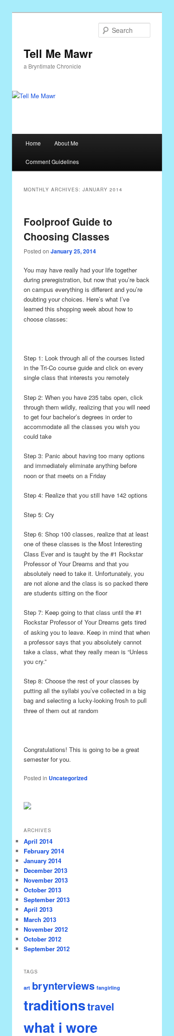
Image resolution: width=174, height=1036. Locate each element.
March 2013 (40, 919)
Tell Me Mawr (58, 53)
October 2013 (42, 889)
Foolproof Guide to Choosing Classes (68, 229)
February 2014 (44, 850)
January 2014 (42, 860)
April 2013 (38, 909)
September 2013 (47, 899)
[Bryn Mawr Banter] (27, 807)
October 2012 (42, 939)
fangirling (108, 987)
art (27, 987)
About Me (66, 143)
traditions (54, 1005)
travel (100, 1006)
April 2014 (38, 841)
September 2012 (47, 948)
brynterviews (63, 985)
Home (33, 143)
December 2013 (45, 870)
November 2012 (46, 929)
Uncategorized (68, 778)
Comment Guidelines (52, 161)
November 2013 (46, 880)
